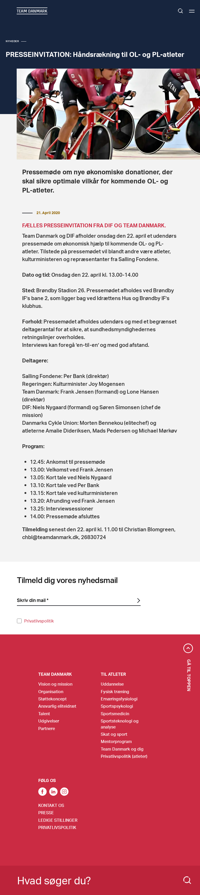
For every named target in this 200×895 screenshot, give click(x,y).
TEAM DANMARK (32, 11)
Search (180, 11)
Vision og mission (55, 684)
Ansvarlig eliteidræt (57, 706)
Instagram (64, 791)
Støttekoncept (52, 698)
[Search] (187, 880)
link (42, 791)
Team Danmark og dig (122, 749)
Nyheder (12, 41)
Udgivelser (48, 721)
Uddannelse (112, 684)
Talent (44, 713)
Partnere (46, 728)
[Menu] (192, 11)
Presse (46, 812)
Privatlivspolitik (39, 621)
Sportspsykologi (117, 706)
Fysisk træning (115, 691)
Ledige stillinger (57, 820)
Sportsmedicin (115, 713)
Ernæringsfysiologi (119, 698)
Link (53, 791)
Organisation (50, 691)
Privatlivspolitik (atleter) (124, 756)
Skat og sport (114, 734)
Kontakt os (51, 805)
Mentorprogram (116, 741)
